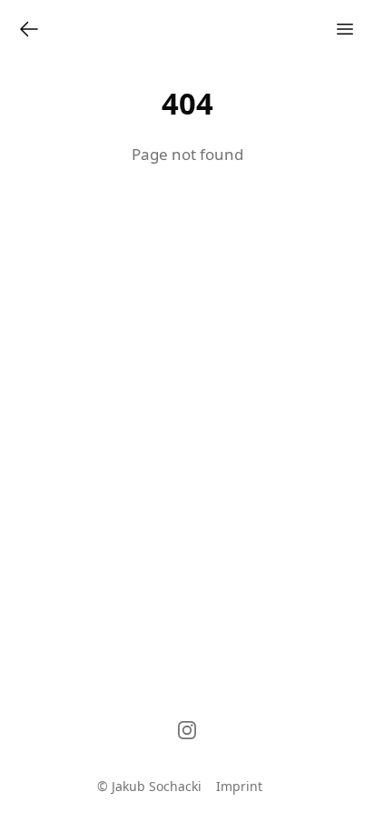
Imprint (239, 786)
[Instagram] (187, 730)
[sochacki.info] (29, 29)
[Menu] (345, 29)
